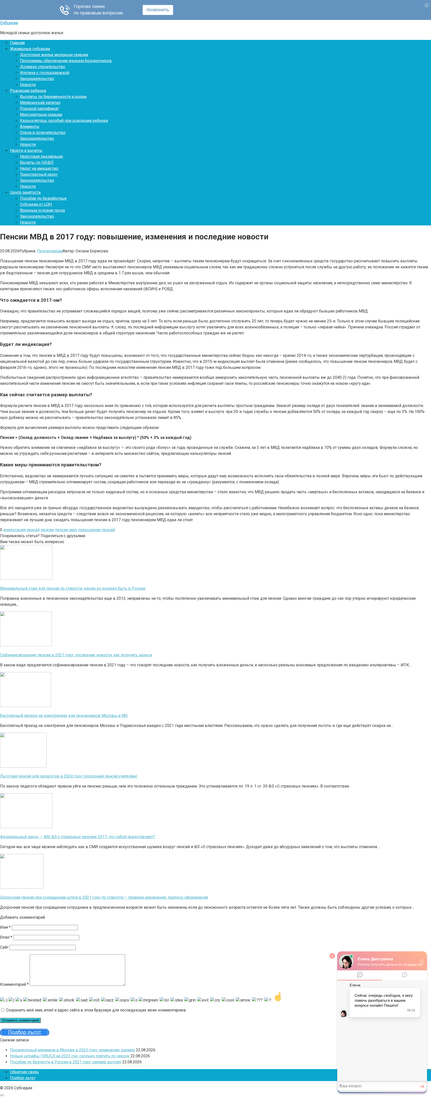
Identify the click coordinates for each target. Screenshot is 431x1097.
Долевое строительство (42, 66)
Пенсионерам (50, 251)
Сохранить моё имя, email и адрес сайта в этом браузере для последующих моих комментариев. (96, 1010)
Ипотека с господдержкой (44, 72)
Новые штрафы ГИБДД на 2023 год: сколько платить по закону (69, 1056)
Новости (28, 84)
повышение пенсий (96, 529)
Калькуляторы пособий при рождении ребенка (64, 120)
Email (6, 937)
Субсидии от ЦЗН (36, 204)
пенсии (47, 529)
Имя (5, 927)
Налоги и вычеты (26, 150)
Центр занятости (25, 192)
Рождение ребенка (28, 90)
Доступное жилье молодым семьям (54, 54)
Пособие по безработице (43, 198)
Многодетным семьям (41, 114)
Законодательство (37, 78)
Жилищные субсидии (30, 48)
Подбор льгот (22, 1078)
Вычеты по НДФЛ (37, 162)
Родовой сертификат (39, 108)
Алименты (29, 126)
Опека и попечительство (43, 132)
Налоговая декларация (41, 156)
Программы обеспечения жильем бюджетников (66, 60)
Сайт (4, 947)
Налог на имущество (39, 168)
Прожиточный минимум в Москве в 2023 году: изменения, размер (72, 1050)
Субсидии (9, 22)
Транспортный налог (39, 174)
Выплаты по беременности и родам (53, 96)
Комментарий (14, 984)
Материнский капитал (40, 102)
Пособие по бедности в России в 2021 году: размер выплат (65, 1062)
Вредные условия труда (42, 210)
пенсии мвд (66, 529)
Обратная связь (24, 1072)
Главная (17, 42)
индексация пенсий (21, 529)
